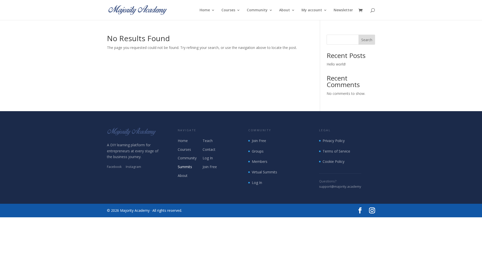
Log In (208, 158)
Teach (208, 140)
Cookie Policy (333, 161)
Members (259, 161)
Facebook (114, 166)
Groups (258, 151)
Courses (228, 10)
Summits (185, 166)
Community (257, 10)
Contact (209, 149)
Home (205, 10)
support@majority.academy (340, 186)
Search (366, 39)
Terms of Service (336, 151)
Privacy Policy (334, 140)
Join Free (210, 166)
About (284, 10)
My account (312, 10)
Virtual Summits (264, 172)
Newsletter (343, 10)
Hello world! (336, 64)
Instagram (133, 166)
